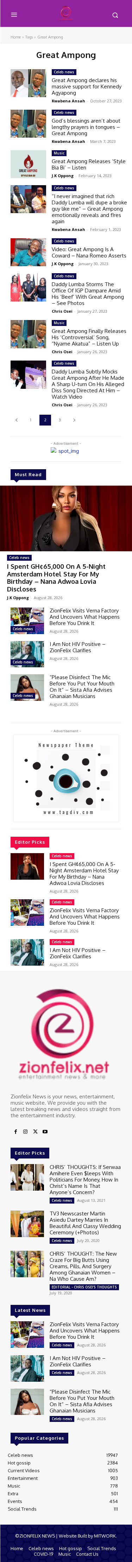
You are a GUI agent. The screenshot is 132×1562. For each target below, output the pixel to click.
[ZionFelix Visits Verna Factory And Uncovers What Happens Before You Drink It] (27, 621)
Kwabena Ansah (68, 100)
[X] (35, 1132)
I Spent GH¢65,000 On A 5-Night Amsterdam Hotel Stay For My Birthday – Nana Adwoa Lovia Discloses (56, 577)
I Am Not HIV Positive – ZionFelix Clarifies (78, 647)
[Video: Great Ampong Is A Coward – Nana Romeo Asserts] (28, 252)
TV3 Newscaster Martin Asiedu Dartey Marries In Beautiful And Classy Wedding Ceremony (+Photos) (85, 1223)
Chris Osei (62, 311)
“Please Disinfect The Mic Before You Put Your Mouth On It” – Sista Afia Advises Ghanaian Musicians (82, 686)
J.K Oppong (18, 597)
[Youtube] (45, 1132)
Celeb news (19, 557)
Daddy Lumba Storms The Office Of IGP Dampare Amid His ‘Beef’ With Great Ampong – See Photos (88, 293)
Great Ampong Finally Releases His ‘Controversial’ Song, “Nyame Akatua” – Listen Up (89, 337)
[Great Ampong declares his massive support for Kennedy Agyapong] (28, 83)
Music (59, 153)
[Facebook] (15, 1132)
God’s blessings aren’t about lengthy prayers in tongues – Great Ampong (86, 127)
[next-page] (74, 420)
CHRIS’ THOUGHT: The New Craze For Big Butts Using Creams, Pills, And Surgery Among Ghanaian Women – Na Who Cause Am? (83, 1266)
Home (16, 37)
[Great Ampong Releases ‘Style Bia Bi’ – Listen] (28, 164)
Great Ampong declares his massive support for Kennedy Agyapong (86, 86)
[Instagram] (25, 1132)
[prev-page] (16, 420)
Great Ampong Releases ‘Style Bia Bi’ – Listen (89, 164)
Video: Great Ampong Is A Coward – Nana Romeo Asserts (89, 252)
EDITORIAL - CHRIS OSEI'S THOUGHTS (84, 1287)
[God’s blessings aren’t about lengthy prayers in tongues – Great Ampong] (28, 124)
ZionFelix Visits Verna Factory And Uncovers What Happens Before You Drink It (85, 616)
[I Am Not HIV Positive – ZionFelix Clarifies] (27, 654)
